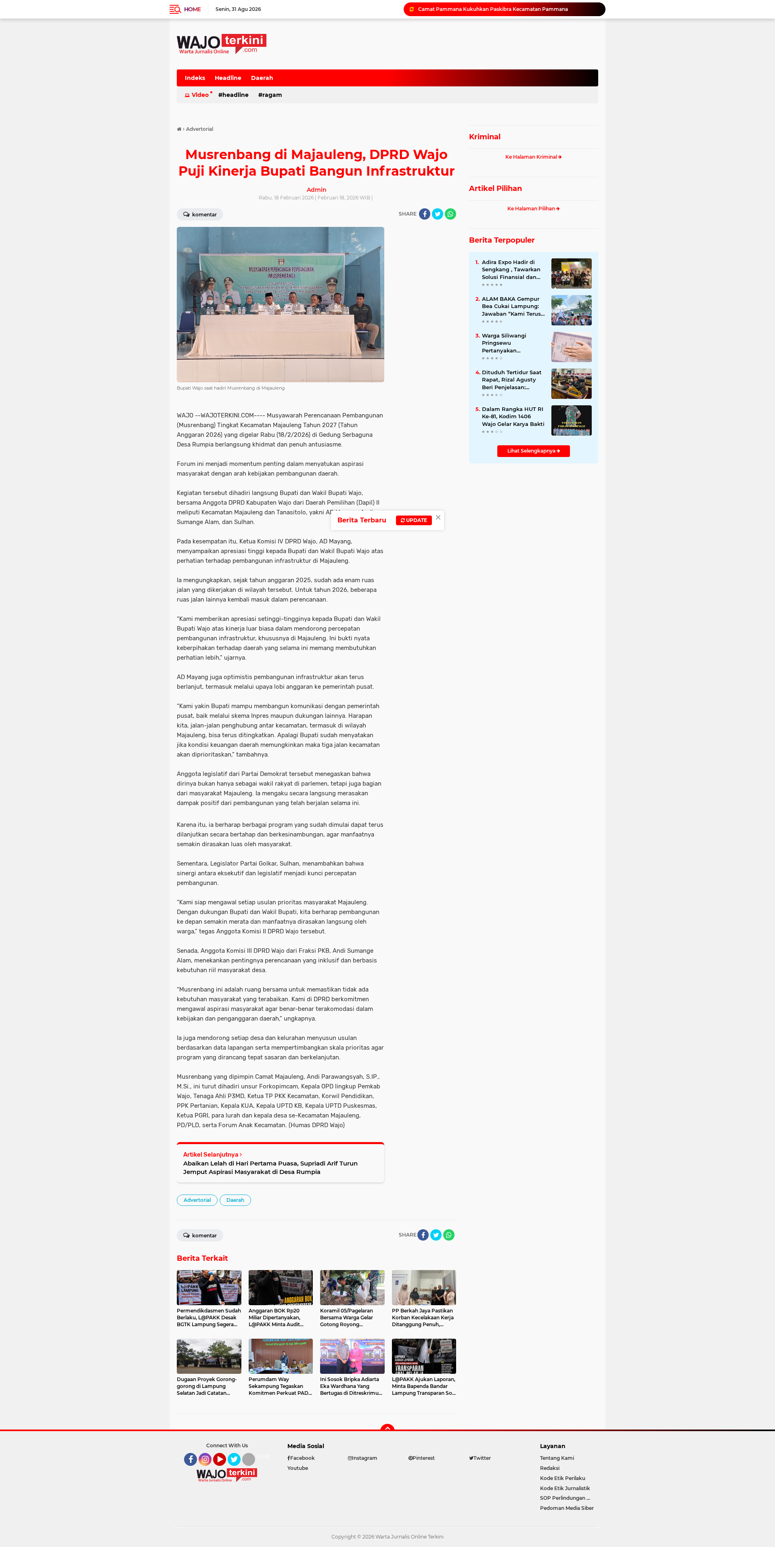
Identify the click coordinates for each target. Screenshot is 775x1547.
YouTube (225, 1469)
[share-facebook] (424, 214)
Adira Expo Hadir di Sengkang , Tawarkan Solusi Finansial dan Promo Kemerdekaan (511, 270)
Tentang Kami (557, 1458)
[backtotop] (387, 1431)
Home (192, 9)
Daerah (262, 78)
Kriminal (485, 136)
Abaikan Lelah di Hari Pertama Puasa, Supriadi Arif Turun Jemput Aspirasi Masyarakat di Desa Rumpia (270, 1167)
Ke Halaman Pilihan (531, 208)
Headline (228, 78)
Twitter (238, 1469)
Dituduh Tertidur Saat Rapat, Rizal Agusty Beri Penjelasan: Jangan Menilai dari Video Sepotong (508, 9)
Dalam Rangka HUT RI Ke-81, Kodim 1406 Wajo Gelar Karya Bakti (513, 416)
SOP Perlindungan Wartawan (569, 1498)
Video (200, 95)
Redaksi (549, 1468)
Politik (266, 1456)
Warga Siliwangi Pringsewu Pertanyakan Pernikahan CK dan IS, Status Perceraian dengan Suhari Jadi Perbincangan (512, 343)
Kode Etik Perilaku (562, 1478)
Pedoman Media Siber (567, 1508)
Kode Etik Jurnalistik (565, 1488)
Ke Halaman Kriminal (531, 157)
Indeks (195, 78)
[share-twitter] (437, 214)
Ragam (272, 95)
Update (416, 520)
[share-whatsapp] (450, 214)
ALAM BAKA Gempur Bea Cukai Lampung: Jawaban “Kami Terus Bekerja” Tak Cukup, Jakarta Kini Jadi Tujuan (511, 306)
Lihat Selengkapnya (532, 451)
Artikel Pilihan (495, 188)
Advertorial (197, 1200)
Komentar (204, 215)
